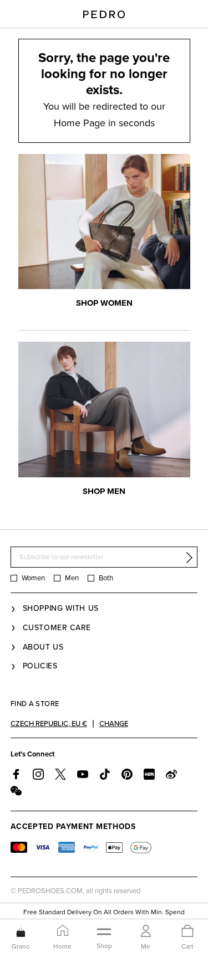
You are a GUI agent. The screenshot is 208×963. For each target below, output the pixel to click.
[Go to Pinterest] (127, 774)
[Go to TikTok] (104, 774)
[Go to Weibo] (171, 774)
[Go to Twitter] (60, 774)
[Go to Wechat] (16, 790)
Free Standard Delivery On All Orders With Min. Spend (104, 912)
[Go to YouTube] (82, 774)
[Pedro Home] (104, 13)
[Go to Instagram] (38, 774)
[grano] (21, 931)
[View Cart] (187, 932)
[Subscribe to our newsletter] (189, 557)
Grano (21, 946)
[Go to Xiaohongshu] (149, 774)
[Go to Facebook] (16, 774)
